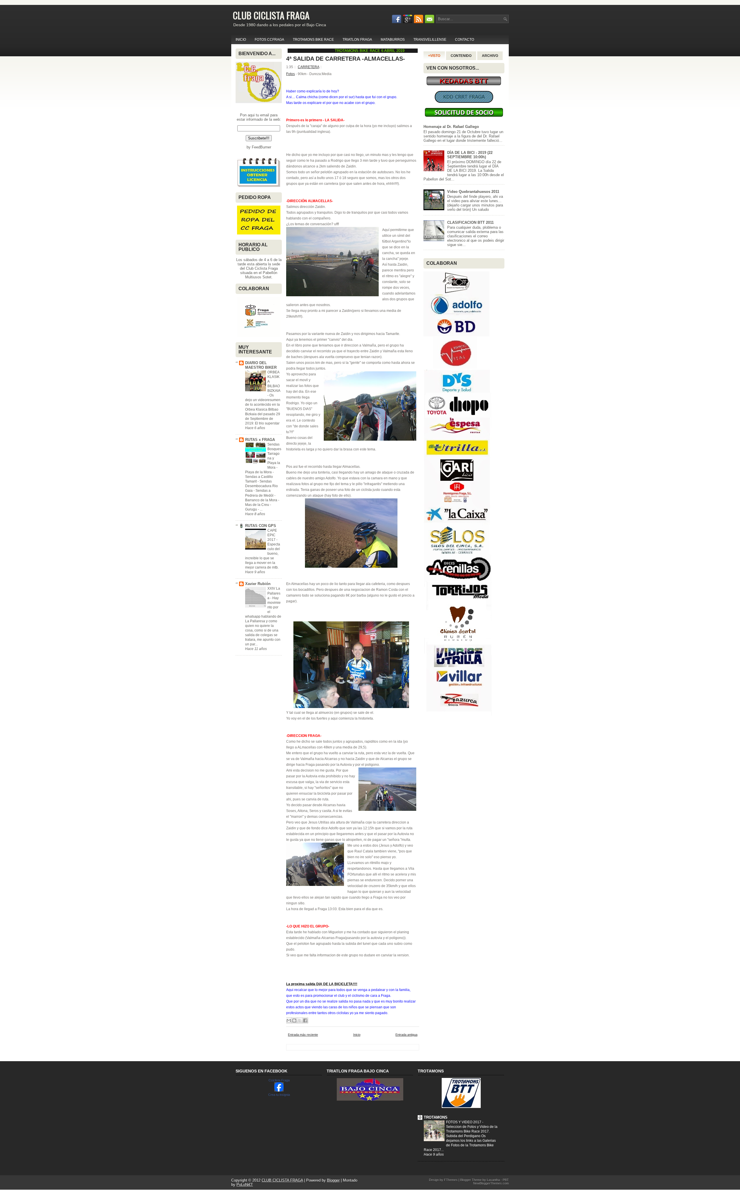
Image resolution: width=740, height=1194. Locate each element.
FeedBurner (261, 147)
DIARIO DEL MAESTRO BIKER (261, 365)
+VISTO (434, 56)
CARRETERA (308, 67)
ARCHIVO (490, 56)
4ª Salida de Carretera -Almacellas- (345, 59)
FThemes (451, 1180)
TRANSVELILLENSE (429, 40)
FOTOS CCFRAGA (269, 40)
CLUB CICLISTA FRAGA (271, 15)
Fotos (290, 74)
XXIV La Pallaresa (273, 593)
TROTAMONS (435, 1117)
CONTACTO (464, 40)
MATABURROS (393, 40)
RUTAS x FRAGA (260, 439)
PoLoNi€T (244, 1184)
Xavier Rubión (258, 584)
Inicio (356, 1034)
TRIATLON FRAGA (357, 40)
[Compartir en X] (300, 1020)
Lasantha (493, 1180)
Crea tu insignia (279, 1094)
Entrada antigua (406, 1034)
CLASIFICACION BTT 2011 (470, 222)
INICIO (241, 40)
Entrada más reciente (303, 1034)
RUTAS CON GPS (260, 526)
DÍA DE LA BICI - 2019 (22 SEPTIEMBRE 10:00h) (470, 154)
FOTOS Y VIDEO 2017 (464, 1122)
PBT (506, 1180)
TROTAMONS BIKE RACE (313, 40)
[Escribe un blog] (294, 1020)
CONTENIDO (461, 56)
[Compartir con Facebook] (305, 1020)
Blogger (333, 1180)
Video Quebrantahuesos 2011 (473, 191)
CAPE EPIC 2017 (272, 535)
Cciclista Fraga (279, 1080)
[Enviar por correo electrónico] (289, 1020)
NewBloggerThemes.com (491, 1183)
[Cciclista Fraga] (279, 1090)
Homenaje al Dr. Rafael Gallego (451, 126)
